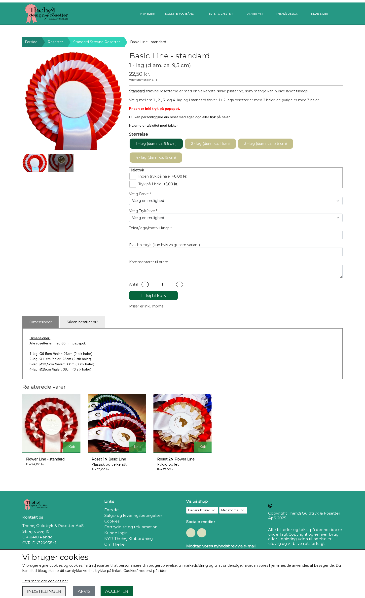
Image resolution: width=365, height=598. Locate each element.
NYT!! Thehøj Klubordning (128, 538)
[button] (145, 284)
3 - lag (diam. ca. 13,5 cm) (265, 143)
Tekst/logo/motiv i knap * (150, 228)
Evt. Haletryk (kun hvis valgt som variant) (164, 245)
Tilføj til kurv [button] (153, 295)
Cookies (111, 521)
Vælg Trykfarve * (143, 211)
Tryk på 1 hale (149, 184)
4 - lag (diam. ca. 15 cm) (156, 157)
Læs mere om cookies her (45, 581)
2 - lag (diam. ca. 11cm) (210, 143)
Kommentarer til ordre (148, 262)
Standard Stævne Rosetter (96, 42)
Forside (31, 42)
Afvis (84, 591)
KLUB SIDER (319, 13)
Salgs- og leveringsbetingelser (133, 515)
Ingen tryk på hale (154, 176)
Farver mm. (254, 13)
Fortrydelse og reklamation (130, 526)
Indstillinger (44, 591)
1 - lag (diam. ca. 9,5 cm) (156, 143)
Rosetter (55, 42)
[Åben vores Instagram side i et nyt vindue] (201, 532)
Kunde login (116, 532)
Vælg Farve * (140, 194)
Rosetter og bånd (179, 13)
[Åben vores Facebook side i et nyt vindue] (190, 532)
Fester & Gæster (220, 13)
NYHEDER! (147, 13)
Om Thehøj (114, 544)
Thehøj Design (287, 13)
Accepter (116, 591)
